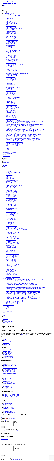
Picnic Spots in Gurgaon (8, 404)
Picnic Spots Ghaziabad (8, 408)
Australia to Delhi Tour (11, 32)
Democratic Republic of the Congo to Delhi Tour (17, 73)
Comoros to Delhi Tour (11, 70)
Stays (8, 305)
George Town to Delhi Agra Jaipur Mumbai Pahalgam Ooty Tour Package (22, 138)
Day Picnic (8, 14)
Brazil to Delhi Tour (10, 52)
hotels (22, 334)
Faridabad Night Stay (8, 357)
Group (7, 19)
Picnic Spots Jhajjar (7, 411)
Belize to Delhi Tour (10, 45)
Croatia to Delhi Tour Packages (13, 75)
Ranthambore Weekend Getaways (10, 371)
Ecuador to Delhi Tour (11, 83)
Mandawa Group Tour (8, 378)
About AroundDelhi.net (8, 341)
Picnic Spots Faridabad (8, 407)
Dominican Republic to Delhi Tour (14, 82)
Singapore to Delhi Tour (11, 117)
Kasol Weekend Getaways (9, 364)
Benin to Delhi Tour (10, 46)
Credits (2, 417)
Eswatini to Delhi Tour (11, 91)
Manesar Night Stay (7, 352)
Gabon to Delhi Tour (10, 96)
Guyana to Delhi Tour (11, 108)
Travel (9, 13)
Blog (4, 154)
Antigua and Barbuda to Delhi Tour (14, 28)
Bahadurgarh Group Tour (9, 383)
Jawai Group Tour (7, 381)
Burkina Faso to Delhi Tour (12, 56)
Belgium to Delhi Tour (11, 43)
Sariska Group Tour (7, 386)
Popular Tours (10, 278)
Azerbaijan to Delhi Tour (11, 35)
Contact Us (5, 5)
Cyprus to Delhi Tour (11, 78)
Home (4, 339)
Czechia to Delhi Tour (11, 79)
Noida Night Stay (7, 354)
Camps (7, 149)
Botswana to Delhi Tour (11, 51)
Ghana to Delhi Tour (10, 101)
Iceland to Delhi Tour (11, 114)
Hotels (7, 148)
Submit (2, 427)
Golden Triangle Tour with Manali (11, 395)
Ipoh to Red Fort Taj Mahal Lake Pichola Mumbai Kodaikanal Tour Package (23, 136)
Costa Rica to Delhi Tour (11, 74)
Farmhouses (9, 150)
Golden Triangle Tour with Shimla (11, 394)
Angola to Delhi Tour (11, 27)
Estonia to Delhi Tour (11, 89)
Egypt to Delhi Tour (10, 84)
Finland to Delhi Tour (11, 93)
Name (15, 422)
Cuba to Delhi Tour (10, 77)
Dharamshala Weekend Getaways (10, 368)
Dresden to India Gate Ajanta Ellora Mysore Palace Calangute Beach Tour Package (24, 121)
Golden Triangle (9, 18)
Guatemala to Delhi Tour (11, 105)
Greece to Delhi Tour (11, 102)
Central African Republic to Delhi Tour (15, 64)
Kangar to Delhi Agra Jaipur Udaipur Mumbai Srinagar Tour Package (21, 135)
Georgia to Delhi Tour (11, 98)
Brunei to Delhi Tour (10, 54)
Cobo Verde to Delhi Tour (12, 59)
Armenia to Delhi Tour (11, 31)
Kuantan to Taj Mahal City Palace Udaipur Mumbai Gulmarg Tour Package (23, 139)
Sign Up (5, 316)
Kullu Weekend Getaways (9, 366)
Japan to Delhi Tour (10, 115)
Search (21, 11)
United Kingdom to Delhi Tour (13, 120)
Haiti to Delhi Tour (10, 110)
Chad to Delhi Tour (10, 65)
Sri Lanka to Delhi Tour (11, 119)
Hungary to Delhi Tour (11, 112)
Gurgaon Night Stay (7, 349)
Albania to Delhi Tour (11, 24)
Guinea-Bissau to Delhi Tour (12, 107)
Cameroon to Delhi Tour (11, 61)
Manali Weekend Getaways (9, 373)
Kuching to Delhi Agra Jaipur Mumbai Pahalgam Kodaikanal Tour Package (23, 133)
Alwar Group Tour (7, 387)
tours (27, 334)
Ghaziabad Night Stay (8, 356)
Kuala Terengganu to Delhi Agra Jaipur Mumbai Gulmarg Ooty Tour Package (23, 130)
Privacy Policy (6, 322)
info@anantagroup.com (9, 3)
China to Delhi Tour (10, 68)
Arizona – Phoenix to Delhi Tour (13, 144)
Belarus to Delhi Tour (11, 42)
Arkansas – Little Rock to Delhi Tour (14, 143)
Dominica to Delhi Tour (11, 80)
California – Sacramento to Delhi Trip (14, 142)
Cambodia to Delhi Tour (11, 60)
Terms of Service (16, 430)
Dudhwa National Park (8, 379)
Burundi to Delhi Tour (11, 57)
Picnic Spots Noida (7, 410)
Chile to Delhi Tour (10, 66)
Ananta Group (12, 418)
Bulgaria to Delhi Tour (11, 55)
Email (15, 425)
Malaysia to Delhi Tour (11, 116)
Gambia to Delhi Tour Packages (13, 97)
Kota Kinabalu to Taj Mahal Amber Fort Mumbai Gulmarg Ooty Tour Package (23, 134)
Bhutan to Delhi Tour (11, 47)
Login (4, 8)
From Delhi (8, 17)
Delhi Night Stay (7, 351)
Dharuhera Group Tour (8, 385)
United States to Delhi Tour (12, 36)
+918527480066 (8, 1)
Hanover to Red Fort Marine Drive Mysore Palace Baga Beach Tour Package (23, 126)
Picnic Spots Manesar (8, 406)
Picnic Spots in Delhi (8, 403)
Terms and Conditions (8, 321)
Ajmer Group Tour (7, 382)
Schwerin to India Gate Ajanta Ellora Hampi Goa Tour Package (20, 125)
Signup (5, 165)
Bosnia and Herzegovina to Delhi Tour (14, 50)
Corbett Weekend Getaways (9, 365)
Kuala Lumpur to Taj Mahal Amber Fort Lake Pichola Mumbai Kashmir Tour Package (25, 129)
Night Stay (8, 21)
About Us (5, 6)
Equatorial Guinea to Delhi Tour (13, 87)
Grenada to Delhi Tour (11, 103)
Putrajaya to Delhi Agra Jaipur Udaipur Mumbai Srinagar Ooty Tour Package (23, 128)
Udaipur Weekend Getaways (9, 370)
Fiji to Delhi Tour (10, 92)
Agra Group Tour (7, 388)
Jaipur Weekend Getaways (9, 369)
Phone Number (17, 424)
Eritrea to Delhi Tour (10, 88)
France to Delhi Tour (10, 94)
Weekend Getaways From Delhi (13, 15)
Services (9, 152)
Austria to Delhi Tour (11, 33)
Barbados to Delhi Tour (11, 41)
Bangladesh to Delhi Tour (12, 40)
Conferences (9, 153)
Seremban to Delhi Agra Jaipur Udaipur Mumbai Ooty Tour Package (21, 140)
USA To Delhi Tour (10, 22)
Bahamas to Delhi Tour (11, 37)
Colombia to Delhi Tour (11, 69)
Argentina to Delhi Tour (11, 29)
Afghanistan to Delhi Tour (12, 23)
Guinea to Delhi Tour (11, 106)
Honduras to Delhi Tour (11, 111)
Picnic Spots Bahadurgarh (9, 412)
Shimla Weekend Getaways (9, 363)
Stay (8, 147)
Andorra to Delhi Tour (11, 26)
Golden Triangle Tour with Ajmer (10, 396)
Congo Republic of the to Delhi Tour (14, 71)
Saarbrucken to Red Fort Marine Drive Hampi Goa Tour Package (20, 122)
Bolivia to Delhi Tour (11, 49)
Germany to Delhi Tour (11, 100)
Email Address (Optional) (19, 450)
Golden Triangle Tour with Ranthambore (12, 398)
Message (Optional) (17, 454)
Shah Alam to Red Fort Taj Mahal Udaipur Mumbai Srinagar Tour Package (23, 131)
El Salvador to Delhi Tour (12, 86)
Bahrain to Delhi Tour (11, 38)
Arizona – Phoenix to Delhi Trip (13, 145)
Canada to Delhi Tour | (11, 63)
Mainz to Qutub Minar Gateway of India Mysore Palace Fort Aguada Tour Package (24, 124)
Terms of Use (6, 343)
